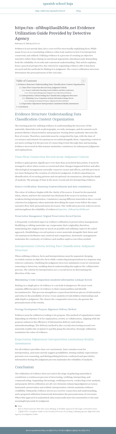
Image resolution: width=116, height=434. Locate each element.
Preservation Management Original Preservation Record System (50, 93)
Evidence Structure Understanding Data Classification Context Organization (51, 84)
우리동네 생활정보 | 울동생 (68, 430)
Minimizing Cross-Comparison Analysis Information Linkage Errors (50, 98)
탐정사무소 (53, 430)
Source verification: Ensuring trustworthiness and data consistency (50, 90)
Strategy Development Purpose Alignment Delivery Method (48, 101)
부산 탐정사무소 (84, 430)
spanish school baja (58, 4)
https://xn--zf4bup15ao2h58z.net (73, 209)
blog (78, 11)
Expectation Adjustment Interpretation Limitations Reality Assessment (50, 104)
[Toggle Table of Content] (82, 81)
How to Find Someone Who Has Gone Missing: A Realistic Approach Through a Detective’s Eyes (57, 409)
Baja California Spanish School (50, 11)
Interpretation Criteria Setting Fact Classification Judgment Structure (50, 96)
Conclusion (23, 107)
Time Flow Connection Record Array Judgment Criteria (44, 88)
